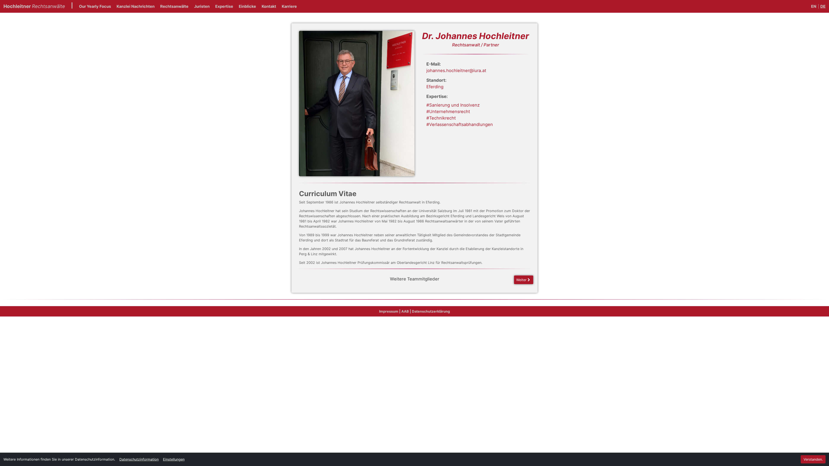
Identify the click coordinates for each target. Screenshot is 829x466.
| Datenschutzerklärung (430, 311)
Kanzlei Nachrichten (136, 6)
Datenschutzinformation (139, 459)
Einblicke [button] (247, 6)
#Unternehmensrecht (448, 111)
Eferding (434, 86)
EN (813, 6)
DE (823, 6)
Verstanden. (813, 459)
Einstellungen (174, 459)
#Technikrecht (441, 118)
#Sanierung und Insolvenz (453, 105)
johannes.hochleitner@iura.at (456, 70)
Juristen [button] (202, 6)
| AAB (404, 311)
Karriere (289, 6)
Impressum (388, 311)
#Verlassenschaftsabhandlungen (459, 124)
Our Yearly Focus (95, 6)
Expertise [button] (224, 6)
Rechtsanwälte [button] (174, 6)
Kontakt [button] (269, 6)
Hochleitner (34, 6)
